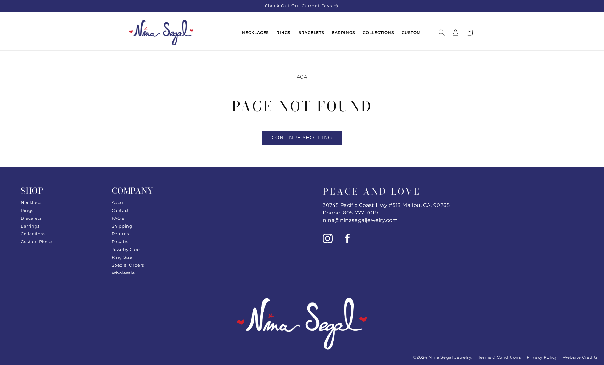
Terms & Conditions (499, 357)
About (118, 202)
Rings (27, 210)
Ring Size (122, 257)
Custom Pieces (37, 241)
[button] (442, 32)
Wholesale (123, 272)
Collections (33, 233)
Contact (120, 210)
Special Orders (128, 265)
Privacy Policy (542, 357)
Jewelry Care (126, 249)
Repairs (120, 241)
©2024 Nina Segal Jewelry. (443, 357)
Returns (120, 233)
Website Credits (580, 357)
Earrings (30, 226)
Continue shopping (302, 138)
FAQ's (118, 218)
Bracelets (31, 218)
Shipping (122, 226)
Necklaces (32, 202)
